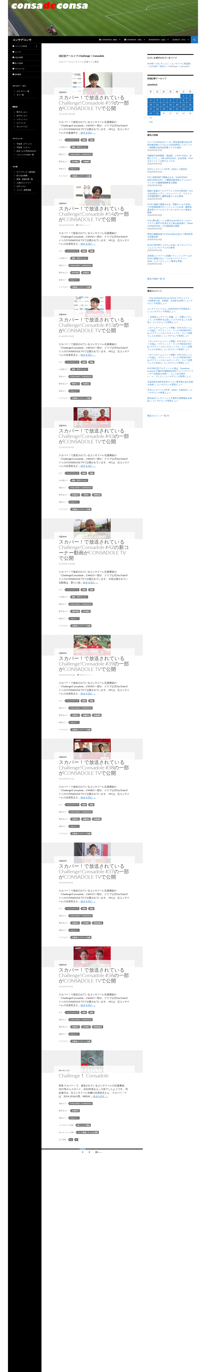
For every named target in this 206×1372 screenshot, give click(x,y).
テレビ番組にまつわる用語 (88, 1132)
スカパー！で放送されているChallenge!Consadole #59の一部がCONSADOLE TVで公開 (94, 102)
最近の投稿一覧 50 (156, 278)
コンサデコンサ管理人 (160, 311)
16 (190, 104)
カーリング (21, 123)
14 (177, 104)
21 (177, 109)
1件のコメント (84, 225)
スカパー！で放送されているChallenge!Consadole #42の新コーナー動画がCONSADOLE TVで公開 (94, 550)
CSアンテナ (21, 186)
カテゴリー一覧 (23, 91)
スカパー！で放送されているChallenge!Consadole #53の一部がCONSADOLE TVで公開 (94, 324)
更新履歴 (17, 74)
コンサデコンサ (22, 39)
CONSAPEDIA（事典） (109, 40)
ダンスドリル (22, 126)
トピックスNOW (20, 46)
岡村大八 (75, 384)
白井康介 (86, 923)
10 (150, 104)
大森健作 (86, 161)
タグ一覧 (20, 95)
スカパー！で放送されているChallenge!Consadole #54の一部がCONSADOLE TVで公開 (94, 213)
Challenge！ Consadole (84, 1075)
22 (183, 109)
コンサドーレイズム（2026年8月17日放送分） (169, 308)
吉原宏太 (86, 273)
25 (157, 113)
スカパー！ (74, 169)
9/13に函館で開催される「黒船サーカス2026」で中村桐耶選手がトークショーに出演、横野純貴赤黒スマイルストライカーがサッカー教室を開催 (169, 208)
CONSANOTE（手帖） (134, 40)
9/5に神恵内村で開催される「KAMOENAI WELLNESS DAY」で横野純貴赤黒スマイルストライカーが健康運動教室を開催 (169, 180)
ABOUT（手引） (180, 40)
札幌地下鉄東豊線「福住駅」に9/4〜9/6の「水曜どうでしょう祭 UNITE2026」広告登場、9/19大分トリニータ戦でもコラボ (170, 158)
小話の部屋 (18, 57)
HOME (150, 63)
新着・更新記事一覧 (25, 179)
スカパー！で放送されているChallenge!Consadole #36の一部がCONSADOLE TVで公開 (94, 975)
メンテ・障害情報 (24, 190)
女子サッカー (22, 116)
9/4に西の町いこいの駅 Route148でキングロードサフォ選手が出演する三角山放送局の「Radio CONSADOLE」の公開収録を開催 (170, 223)
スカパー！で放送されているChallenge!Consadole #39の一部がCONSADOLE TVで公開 (94, 663)
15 (183, 104)
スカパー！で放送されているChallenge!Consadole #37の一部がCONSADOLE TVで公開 (94, 871)
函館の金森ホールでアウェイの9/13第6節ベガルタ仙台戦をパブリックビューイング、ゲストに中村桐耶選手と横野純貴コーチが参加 (170, 193)
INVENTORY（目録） (158, 40)
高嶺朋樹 (97, 715)
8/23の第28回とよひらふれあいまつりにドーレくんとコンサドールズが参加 (169, 246)
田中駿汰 (75, 161)
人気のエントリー (24, 183)
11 (157, 104)
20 (170, 109)
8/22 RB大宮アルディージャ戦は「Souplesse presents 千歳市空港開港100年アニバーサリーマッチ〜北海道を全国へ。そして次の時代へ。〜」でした (170, 372)
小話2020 (63, 536)
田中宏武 (75, 273)
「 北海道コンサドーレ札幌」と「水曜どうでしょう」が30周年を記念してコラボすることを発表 (169, 319)
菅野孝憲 (75, 611)
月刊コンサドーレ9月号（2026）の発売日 (167, 169)
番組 (91, 140)
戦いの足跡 (18, 63)
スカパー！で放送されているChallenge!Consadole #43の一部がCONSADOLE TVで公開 (94, 436)
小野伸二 (86, 495)
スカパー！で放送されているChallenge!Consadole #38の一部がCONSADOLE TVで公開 (94, 767)
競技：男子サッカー (79, 147)
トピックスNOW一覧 (25, 154)
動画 (84, 140)
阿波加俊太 (98, 923)
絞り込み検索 (22, 175)
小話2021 (63, 425)
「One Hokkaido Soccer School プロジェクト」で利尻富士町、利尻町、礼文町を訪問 (169, 299)
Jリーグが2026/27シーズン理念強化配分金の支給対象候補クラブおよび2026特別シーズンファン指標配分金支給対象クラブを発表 (169, 145)
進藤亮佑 (86, 715)
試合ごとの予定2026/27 (26, 151)
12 (164, 104)
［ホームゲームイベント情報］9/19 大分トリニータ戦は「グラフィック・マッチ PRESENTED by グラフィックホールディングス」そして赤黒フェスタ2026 (169, 331)
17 (150, 109)
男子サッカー (22, 112)
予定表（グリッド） (25, 144)
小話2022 (63, 92)
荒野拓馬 (97, 495)
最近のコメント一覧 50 (158, 415)
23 (190, 109)
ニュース (17, 52)
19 (164, 109)
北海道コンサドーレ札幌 (81, 176)
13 (170, 104)
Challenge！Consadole (81, 154)
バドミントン (22, 119)
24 (150, 113)
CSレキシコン (64, 1070)
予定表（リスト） (24, 147)
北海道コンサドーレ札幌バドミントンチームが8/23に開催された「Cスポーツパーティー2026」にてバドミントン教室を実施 (169, 258)
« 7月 (150, 122)
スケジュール (19, 69)
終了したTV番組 (84, 1125)
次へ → (98, 1152)
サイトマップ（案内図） (26, 172)
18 (157, 109)
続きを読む (88, 132)
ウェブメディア (72, 140)
